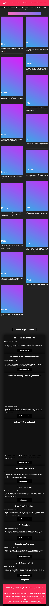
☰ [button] (4, 3)
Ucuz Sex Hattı (34, 593)
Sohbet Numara (41, 593)
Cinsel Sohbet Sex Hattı (18, 595)
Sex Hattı (7, 596)
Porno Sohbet (18, 596)
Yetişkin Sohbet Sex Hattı (30, 595)
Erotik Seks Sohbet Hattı (15, 598)
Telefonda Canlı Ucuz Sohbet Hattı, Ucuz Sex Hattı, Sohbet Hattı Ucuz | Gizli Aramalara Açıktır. (26, 2)
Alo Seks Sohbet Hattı (27, 596)
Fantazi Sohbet (27, 593)
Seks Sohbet (19, 592)
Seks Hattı (24, 592)
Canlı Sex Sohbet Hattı (37, 596)
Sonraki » (26, 580)
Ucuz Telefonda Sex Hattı (10, 592)
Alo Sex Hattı (12, 596)
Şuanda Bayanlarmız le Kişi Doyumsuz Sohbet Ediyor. (24, 13)
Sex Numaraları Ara (24, 350)
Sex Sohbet (24, 598)
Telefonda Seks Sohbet (32, 598)
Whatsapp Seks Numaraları (18, 593)
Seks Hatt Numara (38, 592)
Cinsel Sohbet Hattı (9, 595)
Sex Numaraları (30, 592)
